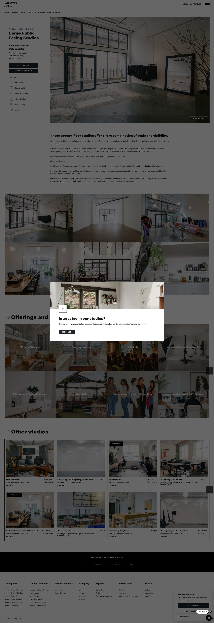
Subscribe (66, 332)
